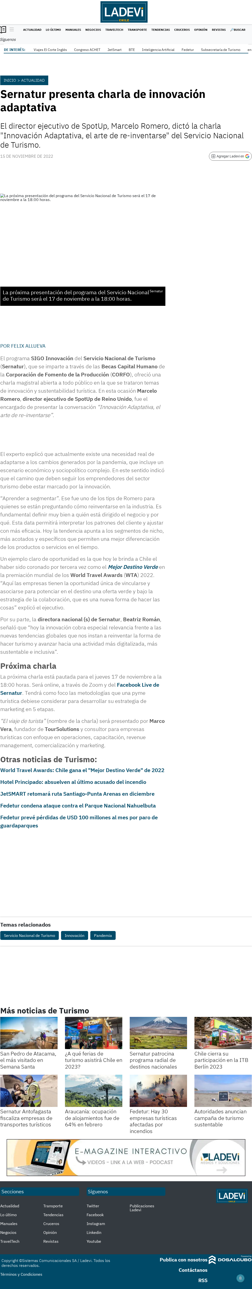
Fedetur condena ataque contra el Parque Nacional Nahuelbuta (78, 805)
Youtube (94, 1241)
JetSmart (115, 49)
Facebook (95, 1214)
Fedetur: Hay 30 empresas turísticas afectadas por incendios (153, 1121)
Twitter (93, 1205)
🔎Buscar (237, 29)
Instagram (96, 1223)
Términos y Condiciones (21, 1274)
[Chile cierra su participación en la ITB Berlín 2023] (223, 1033)
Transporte (137, 29)
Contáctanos (193, 1270)
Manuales (73, 29)
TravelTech (114, 29)
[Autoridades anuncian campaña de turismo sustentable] (223, 1091)
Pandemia (103, 935)
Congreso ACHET (87, 49)
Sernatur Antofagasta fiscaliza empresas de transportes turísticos (26, 1118)
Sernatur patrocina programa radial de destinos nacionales (153, 1060)
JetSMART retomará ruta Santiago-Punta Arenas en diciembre (77, 793)
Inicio (10, 80)
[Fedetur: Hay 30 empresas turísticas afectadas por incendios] (158, 1091)
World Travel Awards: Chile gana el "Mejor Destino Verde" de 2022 (82, 770)
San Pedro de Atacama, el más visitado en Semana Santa (28, 1060)
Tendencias (160, 29)
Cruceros (182, 29)
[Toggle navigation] (10, 29)
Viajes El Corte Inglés (50, 49)
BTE (132, 49)
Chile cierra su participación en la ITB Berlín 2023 (221, 1060)
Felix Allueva (28, 345)
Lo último (53, 29)
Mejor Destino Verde (133, 566)
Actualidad (32, 29)
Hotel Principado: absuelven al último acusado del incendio (73, 781)
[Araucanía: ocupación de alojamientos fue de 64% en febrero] (93, 1091)
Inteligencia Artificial (158, 49)
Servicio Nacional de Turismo (29, 935)
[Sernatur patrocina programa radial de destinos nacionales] (158, 1033)
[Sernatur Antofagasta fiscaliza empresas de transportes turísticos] (29, 1091)
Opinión (200, 29)
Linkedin (94, 1232)
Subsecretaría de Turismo (220, 49)
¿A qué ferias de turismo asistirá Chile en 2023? (93, 1060)
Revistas (219, 29)
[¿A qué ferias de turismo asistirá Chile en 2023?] (93, 1033)
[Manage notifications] (240, 1278)
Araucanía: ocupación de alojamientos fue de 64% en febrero (92, 1118)
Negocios (93, 29)
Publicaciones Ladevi (142, 1207)
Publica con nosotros (183, 1259)
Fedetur (188, 49)
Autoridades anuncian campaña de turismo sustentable (220, 1118)
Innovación (74, 935)
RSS (202, 1280)
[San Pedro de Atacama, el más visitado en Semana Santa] (29, 1033)
